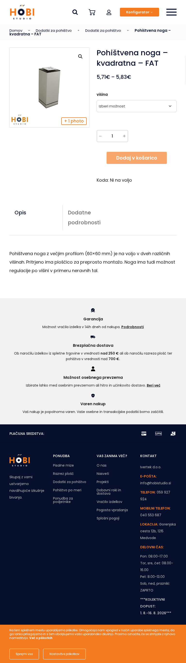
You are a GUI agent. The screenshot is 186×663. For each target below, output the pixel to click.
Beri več (153, 385)
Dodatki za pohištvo (54, 30)
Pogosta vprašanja (112, 510)
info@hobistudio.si (155, 483)
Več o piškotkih (41, 638)
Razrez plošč (63, 473)
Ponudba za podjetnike (63, 500)
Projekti (103, 481)
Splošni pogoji (108, 518)
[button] (109, 12)
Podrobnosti (132, 326)
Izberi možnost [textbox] (112, 106)
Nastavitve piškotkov (64, 654)
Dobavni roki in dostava (109, 492)
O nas (102, 465)
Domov (15, 30)
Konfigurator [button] (137, 12)
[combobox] (137, 106)
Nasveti (103, 473)
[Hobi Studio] (20, 12)
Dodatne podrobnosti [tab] (84, 217)
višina (102, 94)
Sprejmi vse (24, 654)
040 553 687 (150, 515)
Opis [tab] (20, 212)
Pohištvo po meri (67, 490)
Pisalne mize (63, 465)
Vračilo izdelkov (109, 501)
